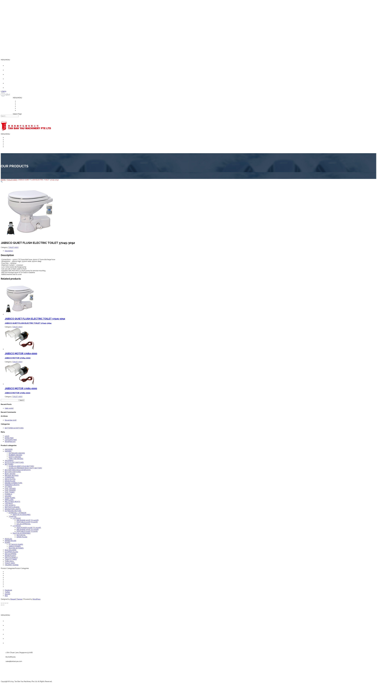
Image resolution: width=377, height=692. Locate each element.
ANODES (8, 451)
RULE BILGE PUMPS (16, 548)
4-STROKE (17, 526)
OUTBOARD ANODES (17, 453)
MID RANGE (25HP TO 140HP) (27, 520)
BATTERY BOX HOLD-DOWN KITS (18, 470)
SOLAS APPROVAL (23, 524)
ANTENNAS (9, 460)
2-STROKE (17, 518)
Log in (7, 436)
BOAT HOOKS (10, 474)
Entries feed (9, 438)
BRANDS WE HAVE (24, 109)
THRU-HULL (9, 561)
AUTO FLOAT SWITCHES (14, 462)
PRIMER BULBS (10, 541)
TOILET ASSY (12, 180)
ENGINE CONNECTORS (13, 483)
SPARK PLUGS (21, 537)
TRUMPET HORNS (11, 565)
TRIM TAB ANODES (16, 459)
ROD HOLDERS (10, 550)
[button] (5, 60)
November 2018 (10, 420)
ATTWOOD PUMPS (16, 544)
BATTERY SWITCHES (13, 472)
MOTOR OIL (21, 535)
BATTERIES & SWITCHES (14, 428)
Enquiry (10, 88)
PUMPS (7, 542)
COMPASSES (9, 477)
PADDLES (8, 539)
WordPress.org (10, 441)
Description (9, 251)
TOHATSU (12, 516)
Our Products (12, 74)
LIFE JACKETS (10, 505)
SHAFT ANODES (15, 457)
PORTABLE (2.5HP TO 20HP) (27, 522)
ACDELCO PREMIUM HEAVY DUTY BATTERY (25, 468)
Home (10, 66)
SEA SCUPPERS (10, 554)
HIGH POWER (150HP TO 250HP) (28, 528)
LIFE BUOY (9, 503)
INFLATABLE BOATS (12, 501)
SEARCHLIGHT (10, 556)
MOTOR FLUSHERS (12, 507)
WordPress (36, 599)
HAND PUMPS (10, 498)
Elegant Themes (16, 599)
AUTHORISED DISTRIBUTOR (27, 107)
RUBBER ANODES (15, 455)
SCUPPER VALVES (11, 552)
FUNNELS (8, 494)
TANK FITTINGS (11, 559)
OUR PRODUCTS (23, 105)
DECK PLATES (10, 479)
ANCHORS (9, 449)
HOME (19, 101)
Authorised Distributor (15, 79)
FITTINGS (8, 487)
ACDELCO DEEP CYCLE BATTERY (21, 466)
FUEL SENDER (10, 490)
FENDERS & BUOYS (12, 485)
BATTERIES (9, 464)
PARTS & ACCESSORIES (21, 515)
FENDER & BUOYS (11, 575)
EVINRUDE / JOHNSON (17, 513)
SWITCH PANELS (11, 557)
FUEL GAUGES (10, 488)
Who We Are (12, 70)
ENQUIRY (20, 110)
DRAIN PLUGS (10, 481)
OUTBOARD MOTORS (13, 511)
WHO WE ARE (22, 103)
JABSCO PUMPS (15, 546)
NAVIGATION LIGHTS (13, 509)
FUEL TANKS (9, 492)
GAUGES (8, 496)
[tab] (190, 251)
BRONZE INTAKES (11, 475)
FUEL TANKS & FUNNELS (14, 579)
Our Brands (12, 83)
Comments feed (11, 440)
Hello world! (9, 408)
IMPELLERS (9, 500)
